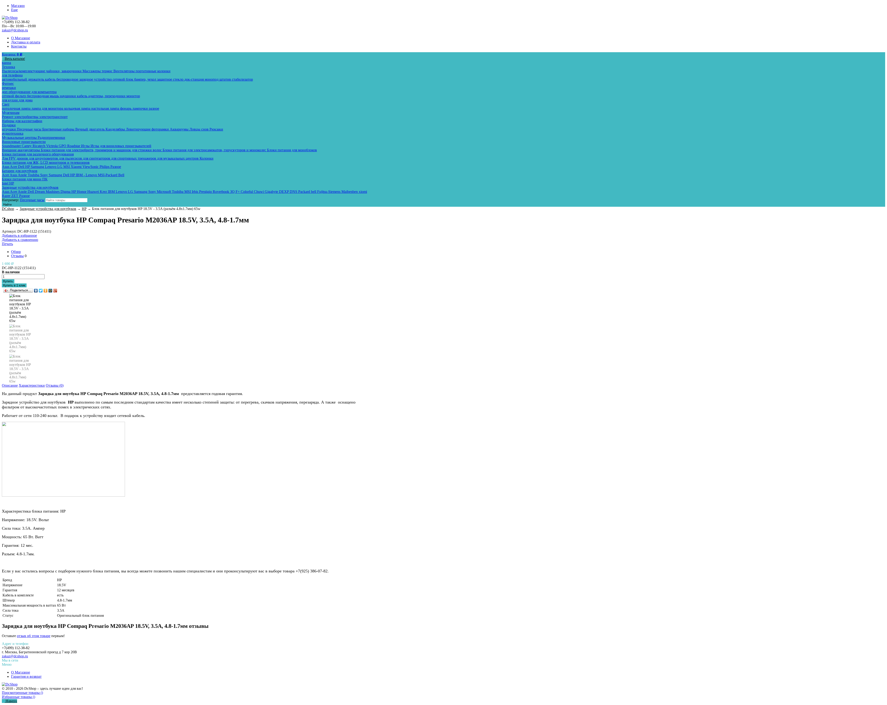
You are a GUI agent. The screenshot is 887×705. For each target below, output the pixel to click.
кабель (50, 79)
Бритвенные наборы (58, 129)
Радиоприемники (51, 138)
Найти (7, 204)
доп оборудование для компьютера (29, 92)
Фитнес (8, 83)
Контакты (19, 46)
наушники (68, 96)
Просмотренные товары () (22, 693)
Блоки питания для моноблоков (292, 150)
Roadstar (74, 146)
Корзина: (12, 54)
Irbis (195, 192)
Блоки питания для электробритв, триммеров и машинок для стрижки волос (102, 150)
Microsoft (164, 192)
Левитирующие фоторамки (148, 129)
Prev (20, 298)
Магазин (18, 6)
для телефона (12, 75)
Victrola (52, 146)
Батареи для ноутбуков (19, 171)
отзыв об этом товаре (33, 636)
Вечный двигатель (90, 129)
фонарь (126, 108)
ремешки (9, 88)
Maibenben (350, 192)
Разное (115, 167)
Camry (27, 146)
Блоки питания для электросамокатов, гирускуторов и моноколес (215, 150)
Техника (8, 67)
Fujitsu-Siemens (329, 192)
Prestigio (206, 192)
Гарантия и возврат (26, 676)
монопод (212, 79)
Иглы (86, 146)
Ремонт (8, 117)
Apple (23, 175)
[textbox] (66, 200)
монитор (133, 96)
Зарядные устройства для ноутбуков (30, 187)
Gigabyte (272, 192)
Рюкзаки (216, 129)
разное (154, 108)
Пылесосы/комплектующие (24, 71)
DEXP (284, 192)
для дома (26, 100)
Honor (82, 192)
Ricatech (39, 146)
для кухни (10, 100)
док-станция (194, 79)
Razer (6, 196)
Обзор (16, 252)
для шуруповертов (44, 158)
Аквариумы (179, 129)
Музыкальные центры (20, 138)
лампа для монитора (47, 108)
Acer (14, 167)
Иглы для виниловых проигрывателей (121, 146)
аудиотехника (12, 133)
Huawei (93, 192)
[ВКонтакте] (35, 291)
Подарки (9, 125)
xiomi (363, 192)
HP (28, 167)
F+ (238, 192)
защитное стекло (170, 79)
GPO (63, 146)
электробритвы (26, 117)
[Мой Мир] (50, 291)
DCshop (8, 209)
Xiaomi (76, 167)
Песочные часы (29, 129)
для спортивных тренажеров (134, 158)
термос (107, 71)
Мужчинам (10, 113)
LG (60, 167)
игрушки (9, 129)
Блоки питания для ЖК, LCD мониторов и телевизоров (46, 162)
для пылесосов (71, 158)
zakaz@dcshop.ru (15, 30)
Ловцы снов (199, 129)
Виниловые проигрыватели (24, 142)
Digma (66, 192)
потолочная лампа (16, 108)
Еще (14, 10)
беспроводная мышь (43, 96)
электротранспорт (53, 117)
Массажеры (92, 71)
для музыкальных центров (178, 158)
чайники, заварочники (64, 71)
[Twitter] (40, 291)
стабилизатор (242, 79)
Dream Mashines (48, 192)
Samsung (38, 167)
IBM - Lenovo (87, 175)
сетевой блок (123, 79)
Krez (104, 192)
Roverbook (221, 192)
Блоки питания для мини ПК (25, 179)
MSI (67, 167)
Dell (21, 167)
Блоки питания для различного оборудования (38, 154)
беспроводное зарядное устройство (84, 79)
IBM (112, 192)
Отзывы (17, 256)
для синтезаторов (97, 158)
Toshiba (34, 175)
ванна (6, 63)
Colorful (247, 192)
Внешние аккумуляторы (21, 150)
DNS (294, 192)
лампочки (140, 108)
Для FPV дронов (15, 158)
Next (20, 377)
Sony (44, 175)
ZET (15, 196)
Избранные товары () (18, 697)
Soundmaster (12, 146)
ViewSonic (91, 167)
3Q (233, 192)
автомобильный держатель (23, 79)
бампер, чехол (145, 79)
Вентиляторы (124, 71)
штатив (225, 79)
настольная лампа (105, 108)
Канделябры (116, 129)
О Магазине (20, 38)
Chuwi (259, 192)
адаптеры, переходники (107, 96)
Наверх (11, 701)
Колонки (206, 158)
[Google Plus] (55, 291)
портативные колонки (153, 71)
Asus (6, 167)
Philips (105, 167)
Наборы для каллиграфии (22, 121)
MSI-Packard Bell (111, 175)
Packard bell (307, 192)
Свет (5, 104)
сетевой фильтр (14, 96)
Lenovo (51, 167)
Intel (5, 183)
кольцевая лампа (77, 108)
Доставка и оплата (25, 42)
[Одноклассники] (45, 291)
